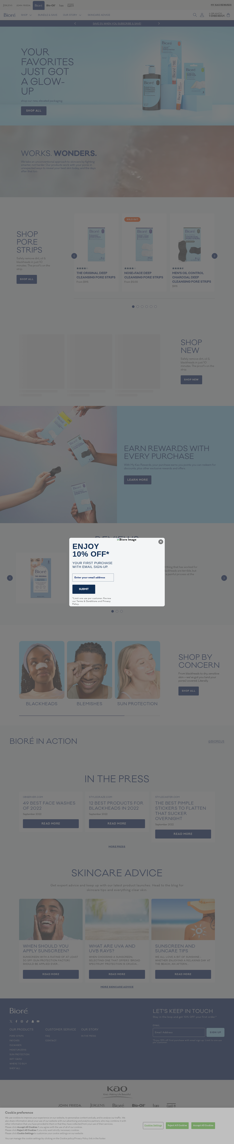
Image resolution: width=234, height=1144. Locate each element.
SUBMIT (84, 589)
